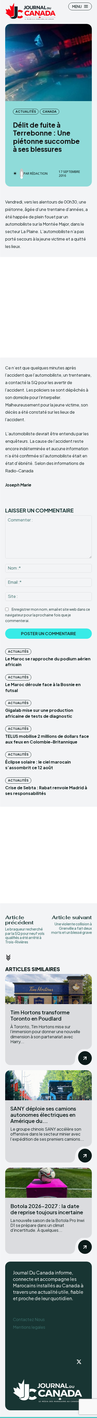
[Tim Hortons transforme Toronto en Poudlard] (48, 989)
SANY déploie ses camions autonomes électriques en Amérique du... (43, 1114)
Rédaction (39, 173)
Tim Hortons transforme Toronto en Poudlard (40, 1015)
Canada (49, 111)
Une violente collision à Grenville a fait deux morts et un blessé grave (71, 928)
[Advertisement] (48, 307)
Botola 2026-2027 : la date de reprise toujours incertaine (46, 1209)
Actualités (26, 111)
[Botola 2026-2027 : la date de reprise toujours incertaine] (48, 1183)
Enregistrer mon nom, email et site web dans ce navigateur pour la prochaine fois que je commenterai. (47, 615)
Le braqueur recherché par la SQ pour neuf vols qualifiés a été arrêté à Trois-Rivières (24, 935)
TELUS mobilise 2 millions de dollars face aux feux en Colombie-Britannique (47, 739)
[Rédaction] (22, 174)
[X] (79, 1362)
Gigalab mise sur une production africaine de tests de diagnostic (39, 713)
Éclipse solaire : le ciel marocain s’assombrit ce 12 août (38, 764)
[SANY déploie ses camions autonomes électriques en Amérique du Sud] (48, 1085)
